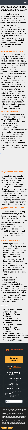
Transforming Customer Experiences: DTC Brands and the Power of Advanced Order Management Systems (15, 336)
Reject (10, 427)
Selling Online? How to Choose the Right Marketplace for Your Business (12, 313)
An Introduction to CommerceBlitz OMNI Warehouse (12, 320)
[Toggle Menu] (25, 2)
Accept (4, 427)
